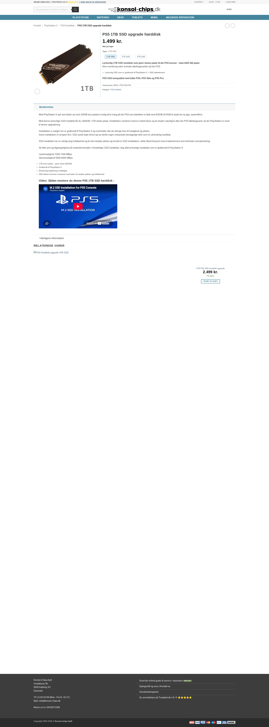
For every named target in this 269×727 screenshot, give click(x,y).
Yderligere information (51, 238)
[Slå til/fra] (36, 107)
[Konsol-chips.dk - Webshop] (134, 9)
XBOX (120, 17)
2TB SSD (126, 56)
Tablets (137, 17)
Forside (37, 25)
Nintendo (103, 17)
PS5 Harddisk (67, 25)
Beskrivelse (46, 107)
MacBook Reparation (180, 17)
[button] (231, 9)
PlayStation (81, 17)
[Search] (75, 9)
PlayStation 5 (51, 25)
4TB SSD (141, 56)
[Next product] (227, 25)
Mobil (154, 17)
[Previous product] (233, 25)
